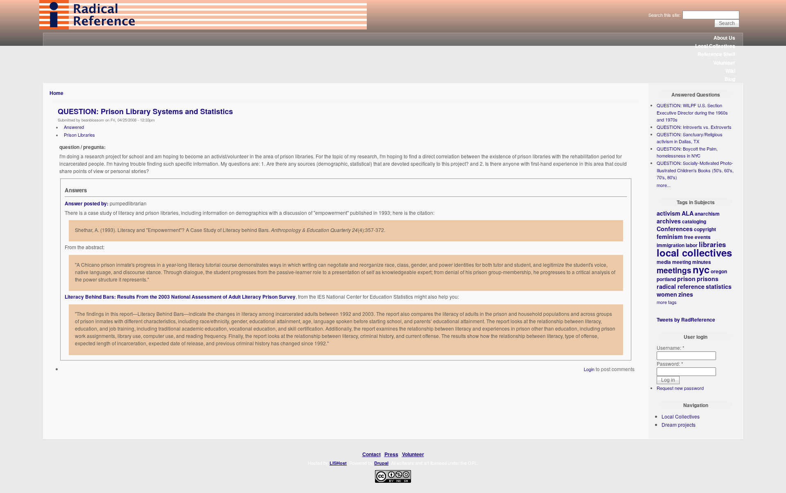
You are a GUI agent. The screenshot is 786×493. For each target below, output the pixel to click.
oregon (719, 271)
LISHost (338, 463)
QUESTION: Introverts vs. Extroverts (694, 127)
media (664, 262)
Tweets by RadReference (686, 319)
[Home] (203, 27)
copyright (705, 229)
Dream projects (679, 424)
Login (589, 369)
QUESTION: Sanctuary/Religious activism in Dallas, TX (690, 138)
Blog (730, 79)
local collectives (694, 252)
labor (692, 245)
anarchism (707, 213)
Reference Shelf (716, 54)
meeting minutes (691, 262)
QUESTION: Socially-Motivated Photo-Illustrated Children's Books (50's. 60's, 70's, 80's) (695, 170)
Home (56, 93)
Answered (74, 127)
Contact (371, 454)
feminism (670, 236)
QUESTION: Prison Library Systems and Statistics (145, 111)
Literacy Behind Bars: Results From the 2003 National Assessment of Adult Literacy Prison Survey (180, 296)
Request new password (680, 388)
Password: (670, 363)
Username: (670, 347)
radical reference (681, 286)
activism (668, 213)
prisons (707, 279)
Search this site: (665, 14)
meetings (674, 270)
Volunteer (724, 62)
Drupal (381, 463)
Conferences (675, 229)
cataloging (694, 221)
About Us (724, 37)
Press (391, 454)
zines (685, 294)
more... (664, 185)
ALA (687, 213)
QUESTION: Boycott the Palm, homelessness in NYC (687, 152)
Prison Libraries (79, 134)
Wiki (730, 70)
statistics (719, 286)
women (667, 294)
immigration (670, 245)
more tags (667, 302)
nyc (701, 269)
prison (686, 279)
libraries (712, 244)
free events (697, 237)
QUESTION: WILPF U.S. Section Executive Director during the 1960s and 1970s (692, 112)
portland (666, 279)
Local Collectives (715, 46)
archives (669, 221)
